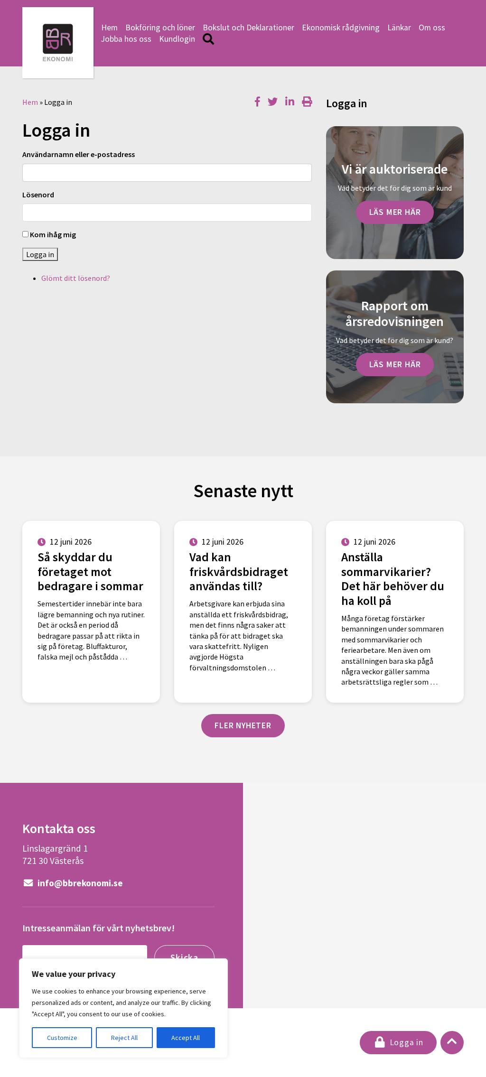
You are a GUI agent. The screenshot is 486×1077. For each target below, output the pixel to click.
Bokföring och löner (160, 27)
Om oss (432, 27)
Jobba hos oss (126, 39)
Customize (62, 1037)
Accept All (185, 1037)
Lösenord (38, 194)
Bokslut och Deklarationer (248, 27)
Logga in (40, 254)
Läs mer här (395, 212)
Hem (109, 27)
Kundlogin (177, 39)
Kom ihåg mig (53, 234)
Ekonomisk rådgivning (341, 27)
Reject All (124, 1037)
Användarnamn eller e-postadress (78, 154)
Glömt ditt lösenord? (75, 278)
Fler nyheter (243, 725)
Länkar (399, 27)
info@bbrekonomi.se (79, 883)
